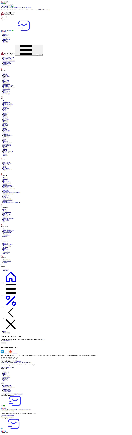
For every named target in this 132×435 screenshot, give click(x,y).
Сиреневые (6, 137)
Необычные (6, 80)
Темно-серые (6, 136)
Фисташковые (6, 131)
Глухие (5, 180)
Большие (5, 177)
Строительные (6, 235)
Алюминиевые (6, 162)
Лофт (4, 77)
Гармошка (5, 215)
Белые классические (8, 104)
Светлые (5, 147)
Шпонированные (7, 169)
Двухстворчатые (7, 214)
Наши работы (6, 375)
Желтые (5, 114)
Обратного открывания (8, 218)
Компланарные (6, 181)
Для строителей (7, 232)
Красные (5, 120)
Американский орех (8, 151)
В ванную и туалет (7, 244)
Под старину (6, 82)
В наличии (5, 269)
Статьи (5, 379)
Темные (5, 149)
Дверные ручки (7, 391)
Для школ (5, 233)
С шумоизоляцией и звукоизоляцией (11, 192)
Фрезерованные (7, 198)
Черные (5, 146)
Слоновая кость (7, 145)
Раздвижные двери (7, 386)
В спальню (5, 249)
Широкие (5, 201)
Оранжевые (6, 119)
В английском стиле (8, 86)
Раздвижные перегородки (9, 387)
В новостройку (6, 228)
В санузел (5, 243)
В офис (5, 248)
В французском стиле (8, 85)
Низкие (5, 184)
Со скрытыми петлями (8, 193)
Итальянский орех (7, 142)
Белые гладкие (6, 102)
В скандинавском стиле (8, 87)
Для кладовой (6, 252)
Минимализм (6, 91)
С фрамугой (6, 191)
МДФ (4, 166)
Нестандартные (7, 182)
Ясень (4, 139)
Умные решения (7, 390)
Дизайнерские (6, 76)
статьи (43, 339)
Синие (4, 115)
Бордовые (5, 125)
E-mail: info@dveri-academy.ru (7, 367)
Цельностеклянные (7, 200)
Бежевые (5, 107)
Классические (6, 89)
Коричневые (6, 108)
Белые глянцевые (7, 103)
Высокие (5, 179)
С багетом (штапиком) (8, 186)
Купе (4, 209)
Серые (4, 109)
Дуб (4, 140)
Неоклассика (6, 81)
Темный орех (6, 134)
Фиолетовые (6, 133)
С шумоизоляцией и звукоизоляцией (11, 202)
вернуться (3, 343)
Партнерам (5, 373)
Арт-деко (5, 75)
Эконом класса (6, 259)
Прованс (5, 92)
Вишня (5, 150)
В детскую (5, 247)
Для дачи (5, 236)
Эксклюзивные (6, 84)
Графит (5, 154)
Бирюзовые (6, 124)
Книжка (5, 217)
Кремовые (5, 121)
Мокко (4, 128)
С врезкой (5, 187)
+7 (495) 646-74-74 (5, 6)
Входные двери (7, 389)
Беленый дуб (6, 112)
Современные (6, 94)
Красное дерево (7, 144)
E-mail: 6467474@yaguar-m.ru (42, 9)
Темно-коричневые (7, 135)
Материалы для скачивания (7, 411)
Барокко (5, 74)
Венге (4, 110)
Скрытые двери (7, 385)
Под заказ (5, 270)
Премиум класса (7, 261)
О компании (6, 372)
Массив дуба (6, 164)
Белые (4, 100)
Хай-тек (5, 72)
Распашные (6, 220)
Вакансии (5, 378)
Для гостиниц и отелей (8, 230)
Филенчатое (6, 197)
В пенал (5, 210)
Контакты (5, 380)
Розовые (5, 123)
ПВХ (4, 167)
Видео (4, 374)
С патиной (5, 190)
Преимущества (6, 377)
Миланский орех (7, 152)
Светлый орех (6, 130)
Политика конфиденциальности (8, 7)
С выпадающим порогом (9, 189)
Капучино (5, 113)
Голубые (5, 116)
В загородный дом (7, 231)
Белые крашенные (7, 105)
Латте (4, 126)
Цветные (5, 155)
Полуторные (6, 219)
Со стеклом (6, 195)
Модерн (5, 79)
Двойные (5, 213)
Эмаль (4, 171)
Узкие (4, 196)
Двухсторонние (7, 212)
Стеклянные (6, 168)
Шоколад (5, 141)
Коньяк (5, 129)
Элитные (5, 262)
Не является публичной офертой (23, 7)
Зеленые (5, 118)
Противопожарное (7, 185)
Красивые (5, 90)
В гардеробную (7, 245)
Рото (4, 221)
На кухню (5, 253)
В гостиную (6, 250)
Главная (5, 331)
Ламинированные (7, 163)
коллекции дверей (7, 340)
